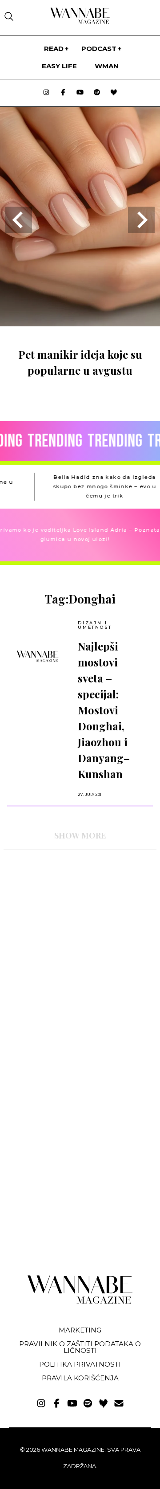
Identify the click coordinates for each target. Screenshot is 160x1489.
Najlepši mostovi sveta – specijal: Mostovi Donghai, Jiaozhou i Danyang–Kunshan (104, 710)
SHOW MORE (80, 835)
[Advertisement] (70, 934)
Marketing (80, 1330)
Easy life (59, 66)
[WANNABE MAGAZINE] (80, 1301)
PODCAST (98, 48)
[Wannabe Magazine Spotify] (97, 93)
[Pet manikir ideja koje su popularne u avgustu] (80, 323)
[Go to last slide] (18, 220)
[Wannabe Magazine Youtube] (80, 93)
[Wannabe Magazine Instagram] (46, 93)
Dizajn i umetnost (95, 625)
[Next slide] (141, 220)
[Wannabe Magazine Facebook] (63, 93)
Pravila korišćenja (80, 1378)
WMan (107, 66)
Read (54, 48)
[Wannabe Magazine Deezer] (114, 93)
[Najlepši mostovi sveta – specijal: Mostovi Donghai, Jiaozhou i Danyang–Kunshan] (37, 656)
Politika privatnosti (80, 1364)
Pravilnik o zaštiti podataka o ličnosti (80, 1347)
